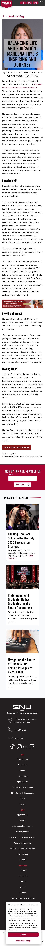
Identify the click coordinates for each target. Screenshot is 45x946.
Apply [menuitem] (29, 3)
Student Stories (36, 456)
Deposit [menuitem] (22, 820)
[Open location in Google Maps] (11, 721)
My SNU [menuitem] (23, 870)
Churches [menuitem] (23, 893)
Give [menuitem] (35, 3)
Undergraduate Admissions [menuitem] (22, 826)
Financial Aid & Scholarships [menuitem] (22, 793)
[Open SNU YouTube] (25, 747)
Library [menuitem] (22, 804)
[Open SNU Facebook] (12, 747)
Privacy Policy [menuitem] (22, 854)
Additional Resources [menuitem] (22, 843)
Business (8, 454)
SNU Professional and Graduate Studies (24, 72)
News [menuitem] (22, 798)
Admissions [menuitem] (22, 765)
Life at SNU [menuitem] (22, 776)
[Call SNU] (11, 730)
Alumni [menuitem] (23, 887)
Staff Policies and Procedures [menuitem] (23, 898)
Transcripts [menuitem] (23, 876)
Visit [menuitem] (23, 3)
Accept (23, 934)
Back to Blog (16, 16)
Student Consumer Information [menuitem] (22, 848)
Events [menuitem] (22, 770)
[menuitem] (42, 2)
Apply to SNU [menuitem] (22, 814)
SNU (14, 454)
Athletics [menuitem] (23, 881)
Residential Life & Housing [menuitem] (22, 787)
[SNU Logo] (9, 2)
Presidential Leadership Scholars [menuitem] (22, 837)
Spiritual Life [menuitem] (22, 781)
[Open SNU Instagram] (19, 747)
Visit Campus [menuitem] (22, 759)
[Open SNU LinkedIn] (32, 747)
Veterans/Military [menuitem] (22, 831)
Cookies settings (25, 941)
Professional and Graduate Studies (15, 456)
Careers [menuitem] (23, 860)
